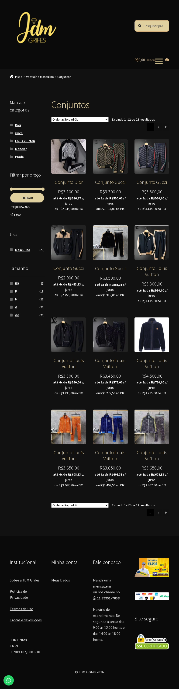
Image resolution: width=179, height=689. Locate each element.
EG (17, 283)
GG (17, 315)
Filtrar (27, 198)
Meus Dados (60, 580)
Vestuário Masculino (40, 77)
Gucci (19, 133)
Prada (19, 157)
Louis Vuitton (25, 141)
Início (18, 77)
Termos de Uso (21, 608)
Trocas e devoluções (26, 620)
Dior (18, 125)
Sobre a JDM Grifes (25, 580)
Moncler (21, 149)
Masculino (22, 250)
